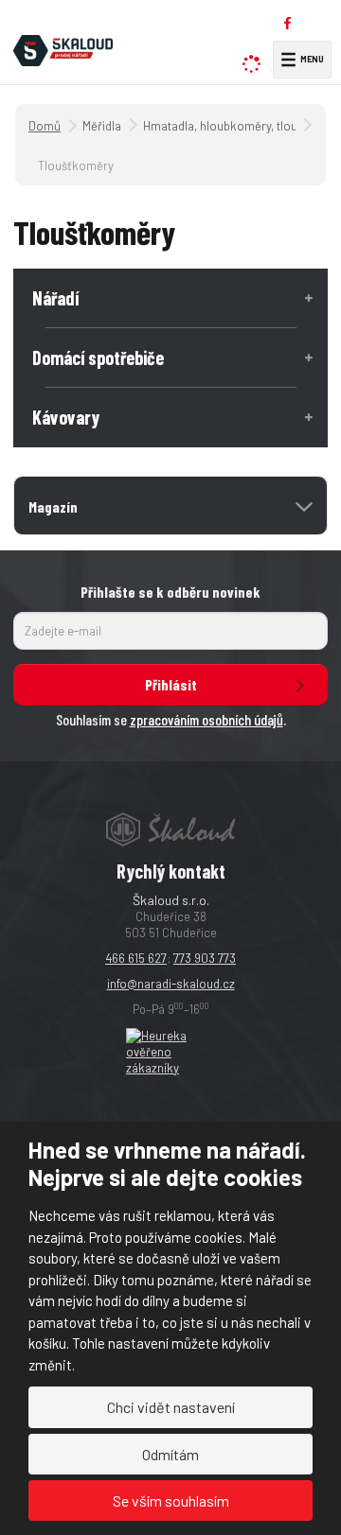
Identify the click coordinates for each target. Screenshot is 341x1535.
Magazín (53, 506)
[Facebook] (287, 23)
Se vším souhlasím (171, 1500)
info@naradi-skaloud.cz (171, 983)
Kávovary (65, 417)
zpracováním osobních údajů (206, 719)
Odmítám (170, 1454)
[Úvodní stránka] (63, 48)
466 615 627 (136, 958)
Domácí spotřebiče (98, 357)
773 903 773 (204, 958)
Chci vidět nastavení (171, 1407)
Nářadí (55, 298)
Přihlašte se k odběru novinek (170, 592)
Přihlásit (171, 684)
